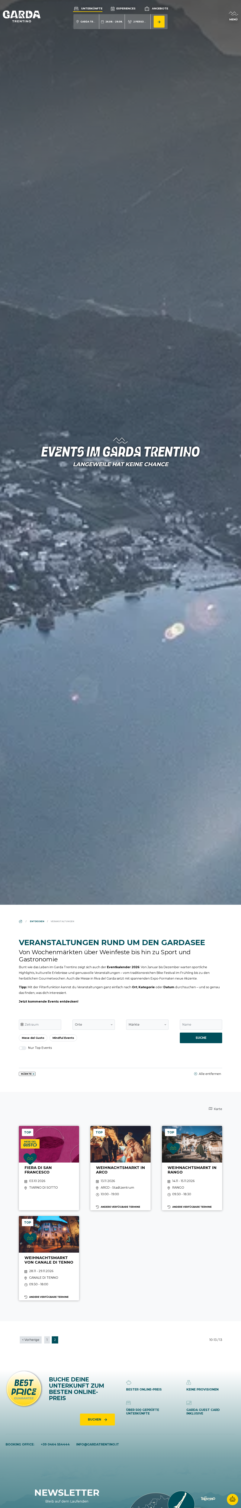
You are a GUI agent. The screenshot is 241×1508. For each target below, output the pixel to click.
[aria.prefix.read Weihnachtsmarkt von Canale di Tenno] (49, 1258)
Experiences (126, 8)
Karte (217, 1109)
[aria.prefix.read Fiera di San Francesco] (49, 1168)
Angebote (159, 8)
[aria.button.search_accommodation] (159, 22)
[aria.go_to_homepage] (21, 16)
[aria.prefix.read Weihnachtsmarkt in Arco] (120, 1168)
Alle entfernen (209, 1074)
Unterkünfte (91, 8)
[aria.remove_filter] (33, 1073)
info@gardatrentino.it (97, 1444)
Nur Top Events (39, 1048)
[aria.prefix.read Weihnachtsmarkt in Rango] (192, 1168)
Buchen (95, 1419)
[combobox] (93, 1025)
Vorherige (30, 1340)
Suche (201, 1038)
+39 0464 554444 (55, 1444)
